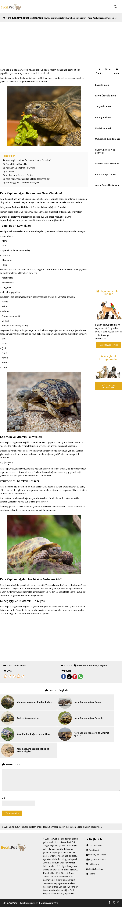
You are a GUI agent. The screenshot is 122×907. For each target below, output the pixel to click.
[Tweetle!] (69, 678)
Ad (3, 798)
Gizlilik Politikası (96, 869)
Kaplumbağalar (57, 18)
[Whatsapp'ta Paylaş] (80, 678)
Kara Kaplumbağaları (76, 18)
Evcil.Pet (8, 903)
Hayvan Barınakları (97, 859)
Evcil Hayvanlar (52, 838)
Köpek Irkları (49, 873)
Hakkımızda (93, 864)
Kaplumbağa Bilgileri (97, 665)
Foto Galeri (93, 850)
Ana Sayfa (44, 18)
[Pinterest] (118, 902)
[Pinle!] (74, 678)
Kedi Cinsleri (62, 873)
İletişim (91, 873)
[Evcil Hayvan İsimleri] (108, 310)
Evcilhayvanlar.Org (49, 903)
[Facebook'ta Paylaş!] (63, 678)
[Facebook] (109, 902)
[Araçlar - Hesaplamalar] (108, 371)
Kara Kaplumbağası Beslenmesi (24, 17)
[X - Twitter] (114, 902)
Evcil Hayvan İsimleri (97, 854)
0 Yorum (68, 665)
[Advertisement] (61, 43)
